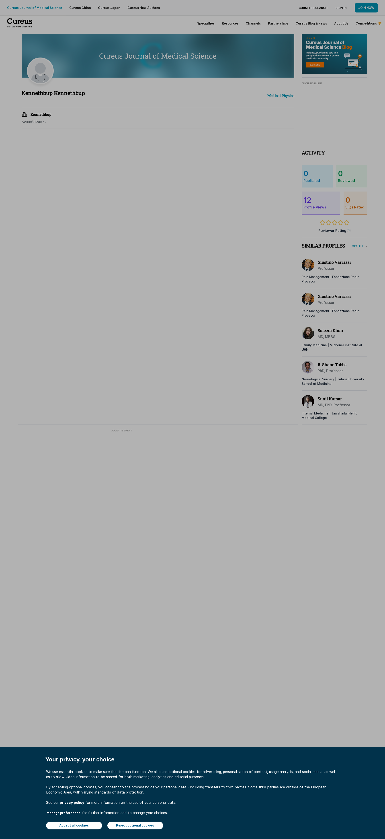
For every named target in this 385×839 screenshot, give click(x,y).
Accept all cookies (74, 825)
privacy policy (72, 802)
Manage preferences (63, 813)
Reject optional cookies (135, 825)
